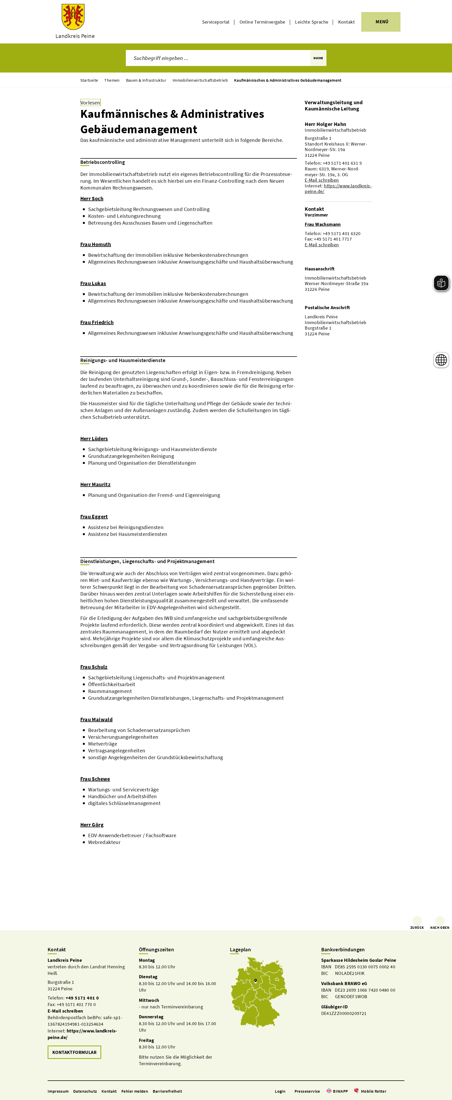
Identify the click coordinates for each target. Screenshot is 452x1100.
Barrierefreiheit (167, 1091)
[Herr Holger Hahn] (338, 157)
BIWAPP (340, 1091)
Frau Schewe (95, 778)
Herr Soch (92, 198)
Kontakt (346, 22)
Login (280, 1091)
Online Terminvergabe (262, 22)
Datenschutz (85, 1091)
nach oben (439, 927)
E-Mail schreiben (322, 180)
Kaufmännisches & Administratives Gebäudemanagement (288, 80)
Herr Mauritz (95, 484)
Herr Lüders (94, 438)
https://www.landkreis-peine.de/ (338, 189)
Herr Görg (92, 824)
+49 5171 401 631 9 (342, 163)
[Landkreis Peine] (89, 1009)
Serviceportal (216, 22)
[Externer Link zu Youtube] (401, 1091)
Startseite (89, 80)
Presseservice (307, 1091)
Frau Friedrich (97, 322)
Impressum (58, 1091)
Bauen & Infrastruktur (146, 80)
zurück (417, 927)
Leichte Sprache (311, 22)
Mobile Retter (373, 1091)
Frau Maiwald (96, 719)
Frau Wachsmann (323, 224)
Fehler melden (134, 1091)
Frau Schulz (94, 666)
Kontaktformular (74, 1052)
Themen (112, 80)
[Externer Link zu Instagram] (395, 1091)
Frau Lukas (93, 283)
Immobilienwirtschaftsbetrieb (200, 80)
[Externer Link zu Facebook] (389, 1091)
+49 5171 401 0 (82, 998)
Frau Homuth (95, 244)
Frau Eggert (94, 516)
